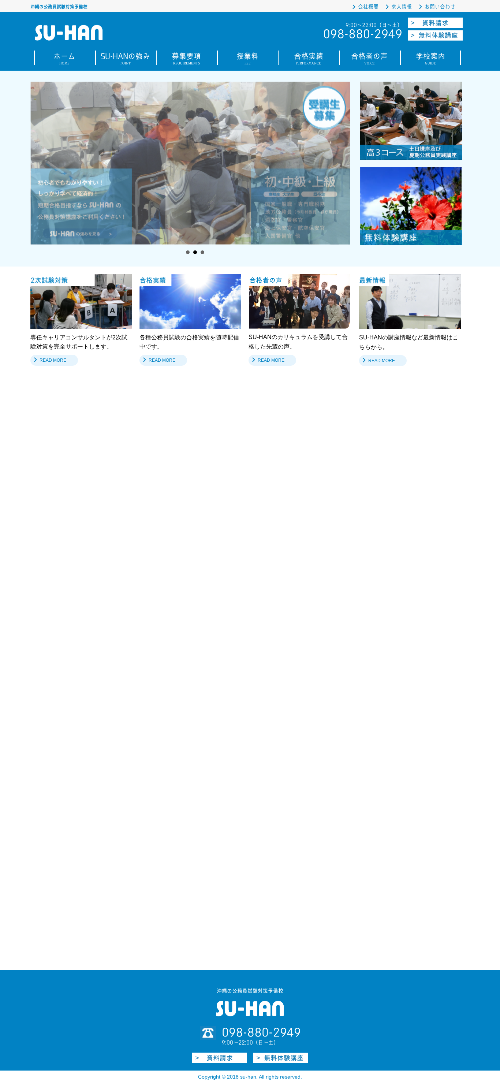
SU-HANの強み (125, 59)
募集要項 (186, 59)
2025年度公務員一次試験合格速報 (159, 603)
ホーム (64, 59)
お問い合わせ (440, 7)
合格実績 (308, 59)
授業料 (247, 59)
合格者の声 (369, 59)
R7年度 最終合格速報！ (144, 585)
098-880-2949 (261, 1032)
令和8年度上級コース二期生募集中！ (161, 512)
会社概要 (368, 7)
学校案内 (430, 59)
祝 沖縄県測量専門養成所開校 (155, 476)
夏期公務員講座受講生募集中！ (153, 458)
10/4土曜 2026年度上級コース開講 (157, 549)
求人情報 (401, 7)
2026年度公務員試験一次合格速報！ (162, 440)
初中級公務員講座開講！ (144, 531)
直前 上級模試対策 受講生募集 (152, 494)
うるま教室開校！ (136, 567)
